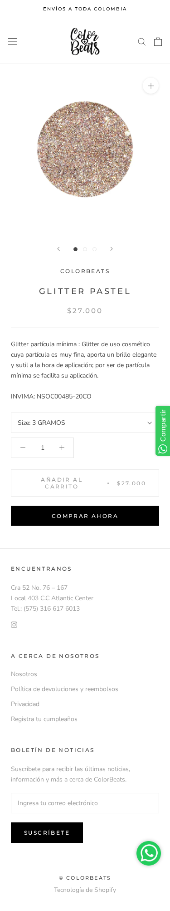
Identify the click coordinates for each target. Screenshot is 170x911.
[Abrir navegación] (12, 41)
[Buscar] (142, 41)
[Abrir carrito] (158, 41)
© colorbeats (85, 878)
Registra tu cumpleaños (44, 719)
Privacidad (25, 704)
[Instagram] (14, 624)
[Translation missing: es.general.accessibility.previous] (58, 249)
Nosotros (24, 674)
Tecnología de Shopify (85, 890)
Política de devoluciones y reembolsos (64, 689)
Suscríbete (47, 832)
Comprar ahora (85, 516)
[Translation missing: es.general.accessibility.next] (111, 249)
